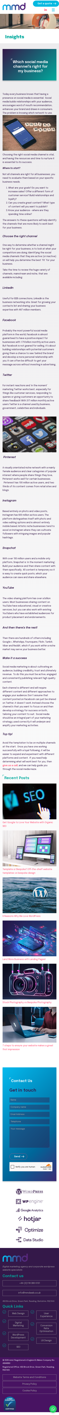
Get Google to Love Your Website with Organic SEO (28, 824)
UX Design (46, 1340)
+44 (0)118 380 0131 (29, 1283)
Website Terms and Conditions (29, 1377)
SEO (18, 1347)
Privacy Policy (29, 1384)
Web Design (18, 1313)
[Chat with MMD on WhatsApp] (53, 1409)
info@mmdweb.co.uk (29, 1293)
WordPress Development (18, 1336)
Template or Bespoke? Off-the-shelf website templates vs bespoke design (27, 871)
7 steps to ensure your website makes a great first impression (28, 1047)
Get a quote (45, 3)
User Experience (46, 1315)
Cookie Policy (29, 1391)
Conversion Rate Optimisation (46, 1328)
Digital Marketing (18, 1324)
